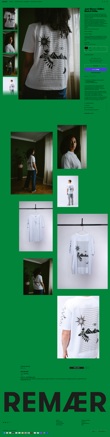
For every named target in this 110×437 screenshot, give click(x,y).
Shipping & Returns (85, 423)
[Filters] (85, 368)
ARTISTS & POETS (19, 1)
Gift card (83, 421)
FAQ (82, 424)
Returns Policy (59, 424)
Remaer (7, 430)
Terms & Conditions (60, 423)
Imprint (57, 420)
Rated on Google (92, 76)
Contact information (86, 420)
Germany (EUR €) (101, 431)
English (93, 431)
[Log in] (102, 1)
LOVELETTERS (33, 1)
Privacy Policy (59, 421)
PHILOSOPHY (26, 1)
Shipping (86, 44)
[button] (104, 1)
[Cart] (107, 1)
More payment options (95, 72)
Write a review (77, 367)
